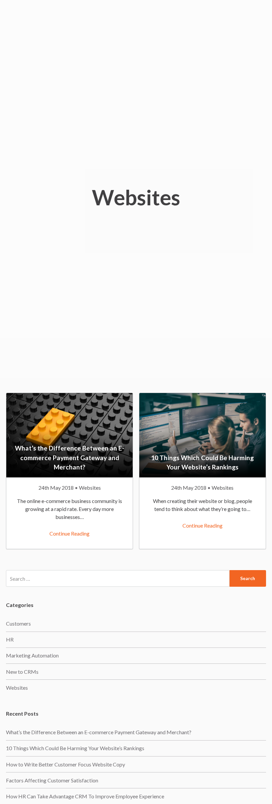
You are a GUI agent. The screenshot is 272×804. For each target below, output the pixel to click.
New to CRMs (22, 671)
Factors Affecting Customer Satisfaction (52, 780)
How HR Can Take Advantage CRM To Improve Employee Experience (85, 796)
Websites (90, 487)
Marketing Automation (32, 655)
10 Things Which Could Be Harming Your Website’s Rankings (75, 748)
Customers (18, 623)
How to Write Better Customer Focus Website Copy (65, 764)
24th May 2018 (56, 487)
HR (10, 639)
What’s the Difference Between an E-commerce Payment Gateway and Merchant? (98, 732)
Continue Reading (69, 533)
